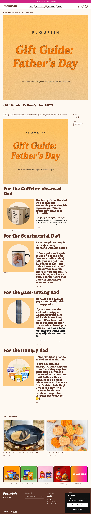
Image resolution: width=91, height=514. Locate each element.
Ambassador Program (53, 502)
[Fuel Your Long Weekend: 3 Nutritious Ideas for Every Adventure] (23, 435)
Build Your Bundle (40, 6)
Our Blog (49, 500)
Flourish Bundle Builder (8, 387)
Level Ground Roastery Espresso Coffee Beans (12, 230)
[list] (45, 475)
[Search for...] (78, 6)
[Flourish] (10, 6)
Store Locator (51, 6)
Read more (38, 402)
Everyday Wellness (12, 12)
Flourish (15, 511)
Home (4, 12)
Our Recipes (50, 497)
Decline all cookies (77, 509)
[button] (86, 6)
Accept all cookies (77, 505)
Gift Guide (78, 125)
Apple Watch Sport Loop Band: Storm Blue (11, 328)
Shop (31, 6)
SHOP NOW (39, 227)
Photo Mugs (5, 272)
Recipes (59, 6)
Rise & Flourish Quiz (52, 504)
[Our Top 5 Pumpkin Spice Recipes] (67, 435)
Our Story (49, 495)
